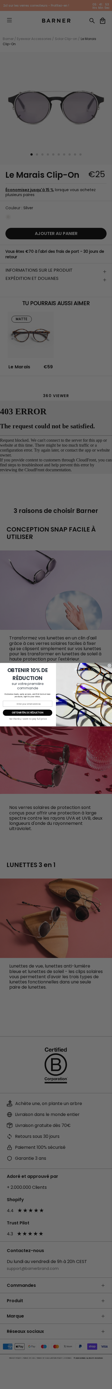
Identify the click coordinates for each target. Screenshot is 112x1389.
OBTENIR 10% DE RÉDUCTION (27, 712)
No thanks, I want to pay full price (28, 718)
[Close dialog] (109, 665)
